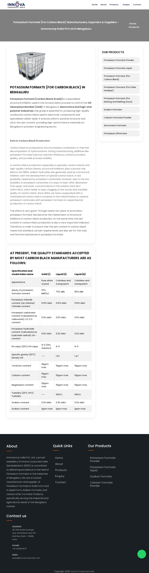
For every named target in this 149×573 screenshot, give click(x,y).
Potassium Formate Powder (119, 60)
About (104, 4)
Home (94, 4)
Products (114, 4)
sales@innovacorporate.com (26, 558)
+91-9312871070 (19, 548)
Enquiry (126, 4)
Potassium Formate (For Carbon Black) (117, 77)
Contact (137, 4)
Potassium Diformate (115, 133)
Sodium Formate (113, 109)
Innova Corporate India (82, 571)
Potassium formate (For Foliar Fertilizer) (120, 89)
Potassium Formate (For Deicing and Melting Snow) (118, 100)
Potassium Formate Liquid (118, 68)
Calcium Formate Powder (117, 117)
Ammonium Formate (115, 125)
